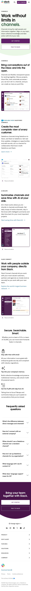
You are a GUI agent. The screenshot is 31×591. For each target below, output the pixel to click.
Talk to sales (15, 47)
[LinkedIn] (7, 528)
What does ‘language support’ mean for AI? (12, 475)
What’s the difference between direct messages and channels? (13, 422)
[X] (17, 528)
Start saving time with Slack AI (12, 220)
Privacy (3, 574)
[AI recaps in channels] (15, 237)
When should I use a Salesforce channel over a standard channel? (13, 443)
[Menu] (29, 2)
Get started (22, 2)
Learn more (5, 152)
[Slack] (5, 2)
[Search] (14, 2)
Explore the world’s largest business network (13, 287)
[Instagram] (10, 528)
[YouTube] (20, 528)
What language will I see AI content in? (12, 465)
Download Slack (5, 570)
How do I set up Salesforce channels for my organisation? (12, 455)
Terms (8, 574)
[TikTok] (24, 528)
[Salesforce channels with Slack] (15, 168)
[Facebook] (14, 528)
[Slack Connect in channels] (15, 305)
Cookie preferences (17, 574)
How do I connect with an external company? (11, 432)
